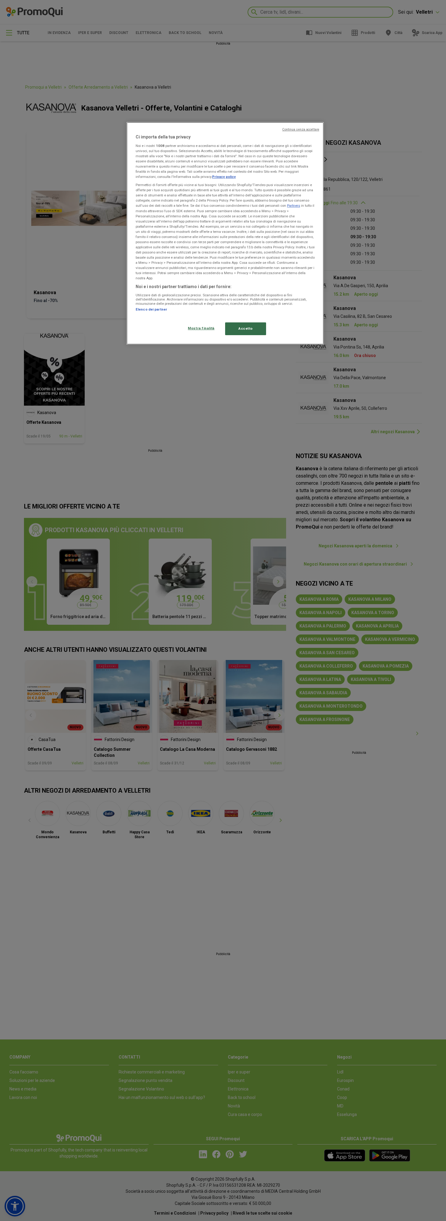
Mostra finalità (201, 328)
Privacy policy (224, 177)
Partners (293, 205)
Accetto (245, 328)
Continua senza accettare (300, 129)
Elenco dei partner (151, 309)
